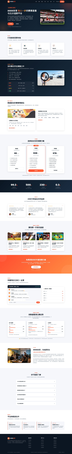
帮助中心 (63, 452)
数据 (42, 1)
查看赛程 (17, 23)
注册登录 (42, 440)
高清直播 (29, 440)
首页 (36, 1)
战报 (51, 1)
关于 (54, 1)
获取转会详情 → (40, 249)
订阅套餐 (29, 447)
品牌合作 (55, 440)
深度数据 (29, 443)
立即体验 (62, 1)
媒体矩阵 (55, 443)
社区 (48, 1)
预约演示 (55, 445)
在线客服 (42, 447)
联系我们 (55, 447)
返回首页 (60, 452)
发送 (38, 302)
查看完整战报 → (11, 249)
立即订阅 (36, 170)
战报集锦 (29, 445)
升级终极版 (55, 170)
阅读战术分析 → (54, 249)
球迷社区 (42, 443)
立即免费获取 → (36, 267)
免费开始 (16, 168)
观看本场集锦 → (25, 249)
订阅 (45, 1)
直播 (39, 1)
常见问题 (57, 1)
